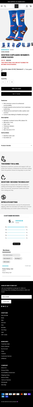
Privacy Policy (5, 370)
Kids (2, 325)
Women (3, 322)
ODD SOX (7, 401)
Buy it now (16, 94)
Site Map (3, 385)
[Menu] (1, 6)
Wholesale (4, 382)
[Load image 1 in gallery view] (16, 25)
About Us (3, 368)
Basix (2, 318)
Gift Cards (4, 334)
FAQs (2, 351)
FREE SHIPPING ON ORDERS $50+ (16, 2)
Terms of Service (6, 380)
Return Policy (5, 377)
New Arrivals (4, 315)
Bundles (3, 327)
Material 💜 (15, 401)
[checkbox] (6, 261)
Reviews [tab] (6, 250)
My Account (4, 349)
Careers (3, 353)
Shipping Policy (5, 375)
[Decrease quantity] (3, 82)
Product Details (6, 145)
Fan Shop (3, 330)
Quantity (4, 79)
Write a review (16, 244)
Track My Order (5, 344)
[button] (16, 227)
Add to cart (16, 88)
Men (2, 320)
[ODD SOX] (16, 6)
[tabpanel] (16, 267)
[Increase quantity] (12, 82)
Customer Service (6, 356)
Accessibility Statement (8, 372)
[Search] (5, 6)
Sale (2, 332)
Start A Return (5, 346)
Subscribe (6, 301)
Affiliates (3, 358)
